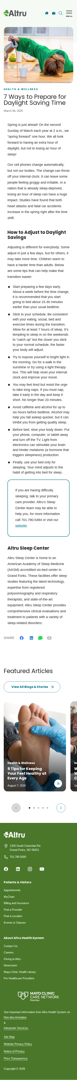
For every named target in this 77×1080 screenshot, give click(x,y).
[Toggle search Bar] (61, 13)
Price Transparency (16, 1058)
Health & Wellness (21, 89)
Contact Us (11, 946)
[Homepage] (15, 837)
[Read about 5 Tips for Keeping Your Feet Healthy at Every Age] (58, 783)
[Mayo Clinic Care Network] (38, 996)
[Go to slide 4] (43, 808)
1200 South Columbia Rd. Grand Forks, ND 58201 (25, 848)
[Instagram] (30, 869)
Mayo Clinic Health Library (20, 971)
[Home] (47, 13)
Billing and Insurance (16, 903)
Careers (9, 952)
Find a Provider (13, 909)
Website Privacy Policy (18, 1043)
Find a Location (13, 916)
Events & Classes (15, 922)
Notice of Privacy (14, 1051)
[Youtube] (42, 869)
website (21, 526)
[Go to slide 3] (38, 808)
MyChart (9, 896)
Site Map (9, 1036)
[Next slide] (60, 807)
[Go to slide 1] (29, 808)
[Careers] (53, 13)
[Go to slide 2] (34, 808)
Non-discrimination (15, 1017)
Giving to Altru (12, 959)
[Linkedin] (31, 638)
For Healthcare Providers (19, 978)
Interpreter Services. (16, 1028)
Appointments (12, 890)
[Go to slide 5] (47, 808)
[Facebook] (22, 638)
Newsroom (10, 965)
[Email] (49, 638)
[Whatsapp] (40, 638)
